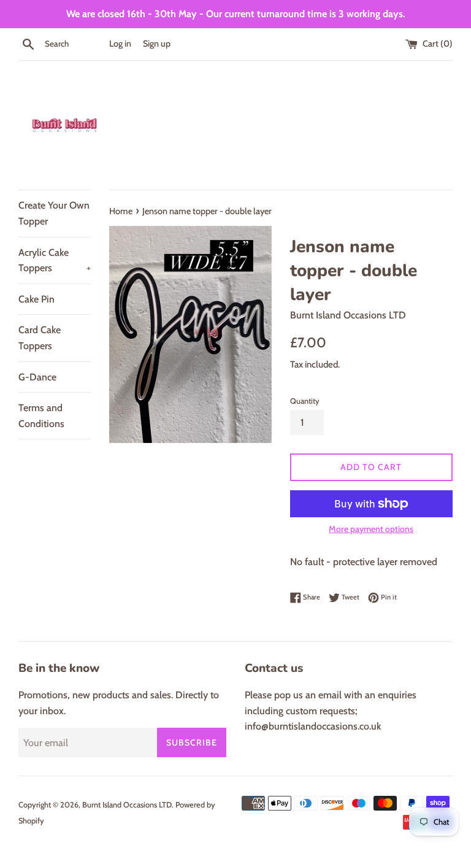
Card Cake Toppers (39, 338)
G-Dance (37, 377)
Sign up (156, 43)
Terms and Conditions (41, 416)
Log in (120, 43)
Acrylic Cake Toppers (54, 260)
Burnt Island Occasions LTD (127, 804)
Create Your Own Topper (54, 213)
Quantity (305, 401)
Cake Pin (36, 299)
